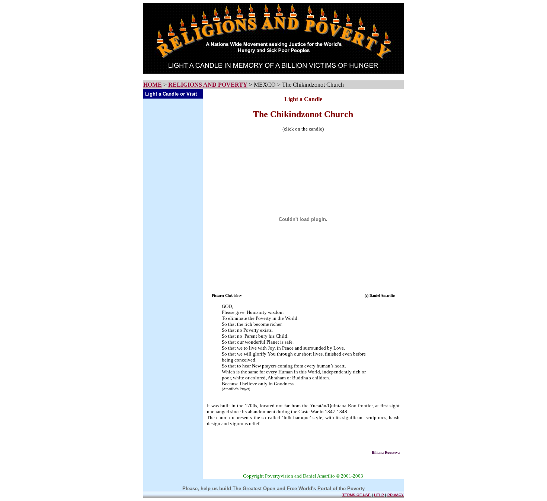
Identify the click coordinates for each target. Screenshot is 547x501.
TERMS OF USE (356, 495)
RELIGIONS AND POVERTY (207, 84)
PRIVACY (395, 495)
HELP (379, 495)
